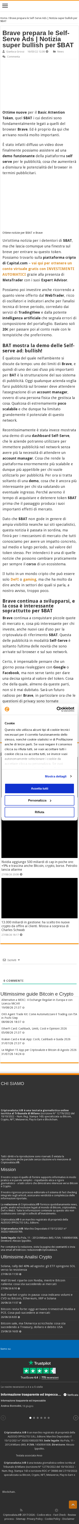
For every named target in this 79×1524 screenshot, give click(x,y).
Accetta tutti (39, 788)
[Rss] (21, 1510)
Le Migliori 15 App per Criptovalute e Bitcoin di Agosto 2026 (39, 1050)
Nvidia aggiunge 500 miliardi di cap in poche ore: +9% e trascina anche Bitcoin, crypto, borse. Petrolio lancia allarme (39, 865)
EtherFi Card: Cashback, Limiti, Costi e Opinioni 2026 (34, 1028)
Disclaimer (68, 1518)
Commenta (13, 56)
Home (3, 18)
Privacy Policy (35, 1518)
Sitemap (21, 1518)
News (60, 51)
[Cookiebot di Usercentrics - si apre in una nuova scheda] (56, 709)
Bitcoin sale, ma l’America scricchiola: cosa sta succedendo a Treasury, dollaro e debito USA (33, 1325)
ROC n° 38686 (50, 1470)
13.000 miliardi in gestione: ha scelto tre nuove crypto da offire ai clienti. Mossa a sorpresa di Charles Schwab (35, 926)
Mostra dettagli (56, 776)
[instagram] (48, 1510)
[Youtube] (43, 1510)
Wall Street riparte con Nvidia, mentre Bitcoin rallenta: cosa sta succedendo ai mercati (33, 1282)
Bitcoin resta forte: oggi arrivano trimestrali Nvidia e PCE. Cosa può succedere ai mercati (38, 1311)
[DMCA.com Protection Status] (46, 1492)
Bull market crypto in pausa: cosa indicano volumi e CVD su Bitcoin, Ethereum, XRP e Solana (37, 1296)
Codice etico (44, 1514)
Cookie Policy (52, 1518)
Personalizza (37, 800)
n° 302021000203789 (30, 1440)
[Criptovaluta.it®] (39, 6)
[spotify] (52, 1510)
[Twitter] (30, 1510)
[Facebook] (25, 1510)
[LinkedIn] (39, 1510)
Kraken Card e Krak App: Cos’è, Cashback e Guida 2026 (35, 1039)
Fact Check (59, 1514)
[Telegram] (58, 1510)
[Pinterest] (34, 1510)
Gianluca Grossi (15, 51)
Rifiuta (39, 812)
